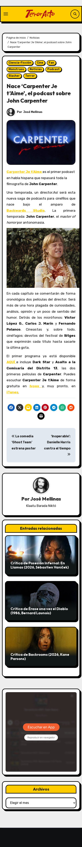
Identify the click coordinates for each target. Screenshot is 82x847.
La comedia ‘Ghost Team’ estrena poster (24, 442)
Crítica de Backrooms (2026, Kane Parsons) (40, 656)
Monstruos (16, 69)
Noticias (36, 69)
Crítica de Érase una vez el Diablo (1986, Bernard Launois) (39, 610)
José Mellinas (32, 112)
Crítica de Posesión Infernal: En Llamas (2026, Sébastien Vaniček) (40, 565)
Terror (30, 76)
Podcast (53, 69)
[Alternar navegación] (6, 14)
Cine (40, 62)
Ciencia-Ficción (20, 62)
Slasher (14, 76)
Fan (51, 62)
